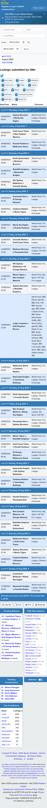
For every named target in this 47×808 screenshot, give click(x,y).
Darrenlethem (7, 731)
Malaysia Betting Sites (22, 766)
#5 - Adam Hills (7, 699)
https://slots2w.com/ (8, 766)
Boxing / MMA (31, 633)
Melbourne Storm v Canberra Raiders (20, 369)
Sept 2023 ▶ (7, 62)
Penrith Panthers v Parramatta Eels (21, 498)
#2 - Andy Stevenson (10, 690)
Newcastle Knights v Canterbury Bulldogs (21, 380)
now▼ (3, 110)
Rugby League (39, 8)
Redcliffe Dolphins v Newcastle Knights (21, 172)
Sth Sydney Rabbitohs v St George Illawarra (20, 267)
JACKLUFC (6, 724)
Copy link (7, 605)
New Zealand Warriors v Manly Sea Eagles (20, 412)
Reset (26, 49)
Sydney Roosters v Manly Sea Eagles (20, 118)
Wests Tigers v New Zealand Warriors (19, 278)
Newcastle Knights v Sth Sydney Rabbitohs (21, 471)
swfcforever (6, 741)
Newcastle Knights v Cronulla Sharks (21, 587)
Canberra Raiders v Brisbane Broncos (20, 561)
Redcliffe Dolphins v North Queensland (21, 525)
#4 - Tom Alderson (9, 696)
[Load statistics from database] (40, 680)
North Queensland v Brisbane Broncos (21, 161)
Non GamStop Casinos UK (22, 775)
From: (4, 42)
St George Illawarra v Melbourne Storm (20, 455)
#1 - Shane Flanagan (10, 687)
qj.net (39, 771)
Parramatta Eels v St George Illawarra (20, 199)
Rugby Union (30, 664)
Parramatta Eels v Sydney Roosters (20, 422)
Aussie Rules (30, 625)
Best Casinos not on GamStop (26, 771)
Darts (27, 642)
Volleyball (29, 673)
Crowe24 (5, 718)
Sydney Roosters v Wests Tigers (20, 551)
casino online (36, 775)
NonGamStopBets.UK (24, 764)
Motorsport (29, 653)
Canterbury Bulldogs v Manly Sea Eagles (20, 577)
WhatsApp (41, 605)
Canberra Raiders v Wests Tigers (20, 210)
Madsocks (6, 734)
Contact (30, 759)
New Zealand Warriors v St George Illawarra (20, 514)
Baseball (28, 627)
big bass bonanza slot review (20, 769)
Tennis (28, 670)
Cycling (28, 639)
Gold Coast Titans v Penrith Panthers (21, 445)
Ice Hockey (29, 650)
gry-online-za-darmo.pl (9, 764)
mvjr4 (4, 714)
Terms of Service (25, 795)
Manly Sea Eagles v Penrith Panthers (21, 226)
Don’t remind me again (12, 22)
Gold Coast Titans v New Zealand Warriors (21, 134)
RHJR (4, 721)
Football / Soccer (32, 616)
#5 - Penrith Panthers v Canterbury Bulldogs (11, 655)
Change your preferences (13, 789)
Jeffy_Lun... (6, 745)
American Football (32, 619)
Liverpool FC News (9, 753)
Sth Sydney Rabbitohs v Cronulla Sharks (20, 183)
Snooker (28, 667)
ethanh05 (5, 738)
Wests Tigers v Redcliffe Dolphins (21, 437)
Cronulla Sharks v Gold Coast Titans (21, 240)
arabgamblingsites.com (33, 773)
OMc (3, 728)
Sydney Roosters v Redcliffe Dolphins (20, 289)
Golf (27, 644)
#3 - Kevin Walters (9, 693)
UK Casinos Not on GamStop (28, 778)
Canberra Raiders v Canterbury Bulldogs (20, 482)
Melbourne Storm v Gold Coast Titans (20, 542)
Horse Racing (31, 647)
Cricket (28, 636)
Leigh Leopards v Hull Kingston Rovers (20, 326)
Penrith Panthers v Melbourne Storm (21, 145)
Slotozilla (13, 771)
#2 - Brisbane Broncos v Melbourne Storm (11, 628)
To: (29, 42)
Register (5, 6)
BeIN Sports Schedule (28, 753)
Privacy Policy (31, 789)
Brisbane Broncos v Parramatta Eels (21, 250)
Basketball (29, 630)
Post (19, 605)
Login (13, 6)
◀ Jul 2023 (6, 56)
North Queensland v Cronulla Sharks (21, 395)
